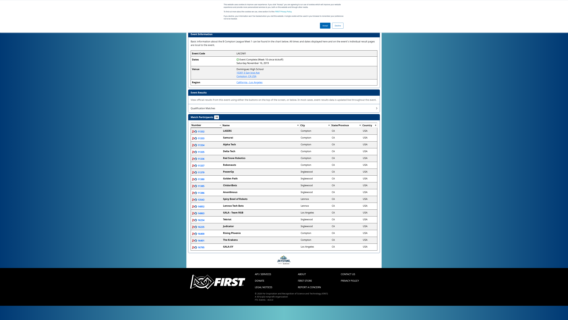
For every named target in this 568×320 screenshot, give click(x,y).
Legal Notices (263, 287)
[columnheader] (206, 125)
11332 (200, 131)
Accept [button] (325, 25)
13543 (200, 199)
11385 (200, 186)
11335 (200, 152)
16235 (200, 227)
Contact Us (348, 274)
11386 (200, 193)
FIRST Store (305, 280)
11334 (200, 145)
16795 (200, 247)
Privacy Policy (283, 11)
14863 (200, 213)
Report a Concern (309, 287)
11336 (200, 158)
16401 (200, 240)
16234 (200, 220)
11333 (200, 138)
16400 (200, 233)
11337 (200, 165)
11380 (200, 179)
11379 (200, 172)
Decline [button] (338, 25)
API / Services (263, 274)
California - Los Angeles (250, 82)
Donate (259, 280)
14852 (200, 206)
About (302, 274)
